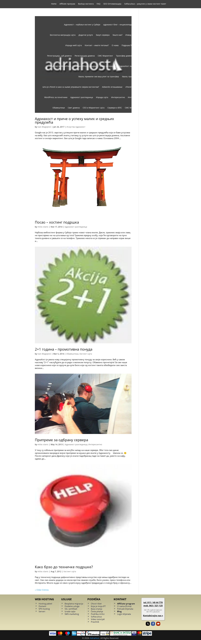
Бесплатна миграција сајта (62, 35)
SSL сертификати (83, 14)
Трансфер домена (124, 55)
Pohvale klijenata (125, 608)
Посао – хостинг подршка (57, 222)
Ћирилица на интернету (154, 107)
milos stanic (43, 226)
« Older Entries (42, 589)
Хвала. (163, 76)
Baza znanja (96, 608)
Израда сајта (102, 97)
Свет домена (74, 107)
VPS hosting (44, 608)
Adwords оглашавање (112, 87)
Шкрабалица (160, 118)
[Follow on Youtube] (158, 624)
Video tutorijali (98, 619)
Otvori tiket (96, 603)
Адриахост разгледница (81, 97)
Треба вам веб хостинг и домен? (151, 55)
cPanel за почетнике (135, 87)
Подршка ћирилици (131, 45)
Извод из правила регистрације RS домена (145, 35)
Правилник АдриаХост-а (154, 45)
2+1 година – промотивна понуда (63, 349)
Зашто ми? (117, 35)
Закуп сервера (103, 35)
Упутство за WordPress (60, 66)
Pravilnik (95, 621)
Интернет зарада (136, 97)
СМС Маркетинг (105, 55)
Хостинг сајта (145, 118)
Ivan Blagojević (44, 127)
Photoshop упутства (157, 87)
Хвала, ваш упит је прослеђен (152, 66)
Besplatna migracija (74, 603)
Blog (119, 611)
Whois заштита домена (120, 14)
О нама (115, 45)
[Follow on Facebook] (153, 624)
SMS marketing (72, 614)
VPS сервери (100, 14)
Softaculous (96, 616)
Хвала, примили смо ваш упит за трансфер (98, 76)
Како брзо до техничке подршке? (64, 566)
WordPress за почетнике (55, 97)
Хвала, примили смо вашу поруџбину (139, 76)
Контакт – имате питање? (97, 45)
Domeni (42, 606)
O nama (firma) (124, 606)
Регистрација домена (85, 55)
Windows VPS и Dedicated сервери (150, 14)
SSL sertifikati (71, 608)
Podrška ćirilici (98, 614)
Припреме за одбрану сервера (61, 439)
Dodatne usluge (72, 606)
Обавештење (59, 107)
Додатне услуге (85, 35)
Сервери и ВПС (114, 107)
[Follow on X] (148, 624)
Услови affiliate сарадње (85, 66)
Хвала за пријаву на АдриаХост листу (117, 66)
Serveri (42, 611)
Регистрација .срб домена (59, 55)
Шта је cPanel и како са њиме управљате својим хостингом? (71, 87)
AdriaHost (94, 638)
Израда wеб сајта (73, 45)
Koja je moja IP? (98, 606)
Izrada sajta (70, 611)
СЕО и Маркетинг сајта (93, 107)
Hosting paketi (45, 603)
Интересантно (118, 97)
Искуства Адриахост (156, 97)
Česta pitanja (97, 611)
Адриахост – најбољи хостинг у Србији (82, 24)
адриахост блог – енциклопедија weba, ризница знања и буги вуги (134, 24)
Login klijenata (124, 614)
